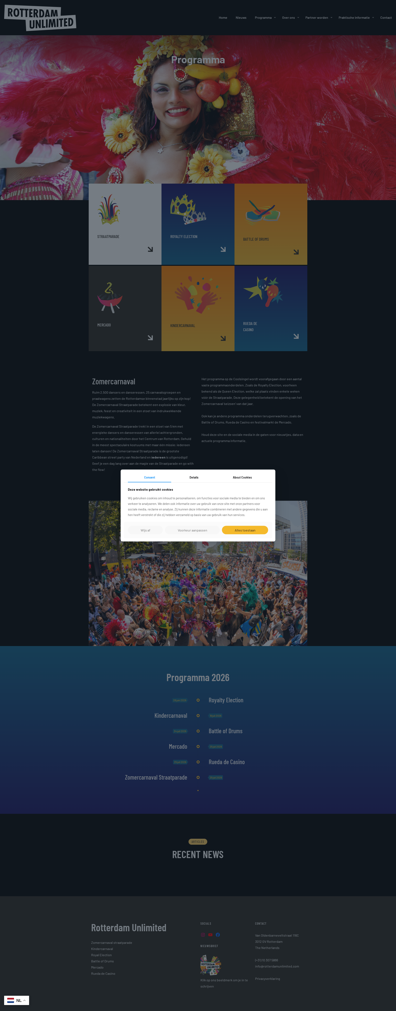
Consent (149, 477)
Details (194, 477)
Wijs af (145, 530)
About (242, 477)
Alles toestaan (245, 530)
